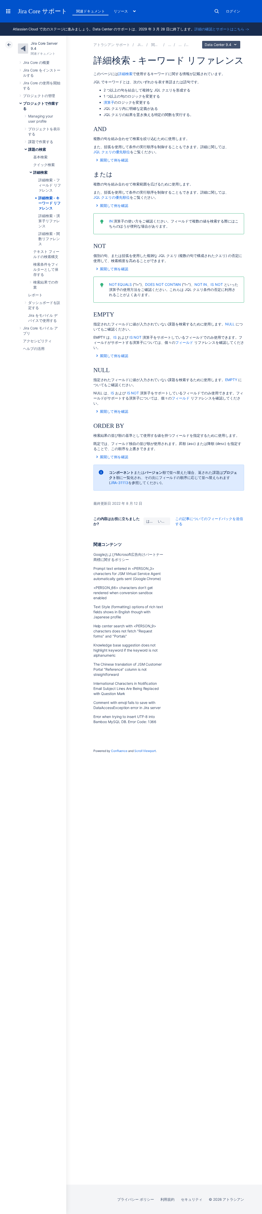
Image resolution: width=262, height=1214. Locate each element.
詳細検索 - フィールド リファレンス (49, 185)
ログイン (233, 11)
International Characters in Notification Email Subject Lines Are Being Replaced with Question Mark (126, 688)
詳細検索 (40, 172)
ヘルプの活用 (34, 348)
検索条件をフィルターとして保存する (45, 269)
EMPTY (231, 380)
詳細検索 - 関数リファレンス (49, 238)
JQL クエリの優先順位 (111, 152)
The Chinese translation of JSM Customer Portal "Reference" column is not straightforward (127, 669)
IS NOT (217, 284)
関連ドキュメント (90, 11)
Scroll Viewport (145, 751)
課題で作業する (40, 141)
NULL (230, 324)
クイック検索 (44, 164)
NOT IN (200, 284)
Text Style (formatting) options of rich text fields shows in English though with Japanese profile (128, 612)
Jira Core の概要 (36, 62)
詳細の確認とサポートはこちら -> (221, 29)
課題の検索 (37, 149)
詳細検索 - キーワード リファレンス (49, 203)
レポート (35, 295)
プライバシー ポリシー (135, 1199)
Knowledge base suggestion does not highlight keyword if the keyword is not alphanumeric (125, 650)
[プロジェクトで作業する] (169, 44)
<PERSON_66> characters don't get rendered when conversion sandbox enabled (123, 592)
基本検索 (40, 157)
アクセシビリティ (37, 341)
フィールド (184, 342)
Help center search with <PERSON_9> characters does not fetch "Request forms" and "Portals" (124, 631)
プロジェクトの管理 (39, 95)
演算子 (109, 102)
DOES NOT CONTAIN (163, 284)
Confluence (119, 751)
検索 (217, 11)
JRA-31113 (119, 482)
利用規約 (167, 1199)
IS (115, 337)
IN (111, 221)
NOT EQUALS (120, 284)
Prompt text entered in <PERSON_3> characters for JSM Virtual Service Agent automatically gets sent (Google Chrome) (127, 573)
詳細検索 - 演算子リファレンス (49, 221)
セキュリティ (191, 1199)
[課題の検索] (180, 44)
